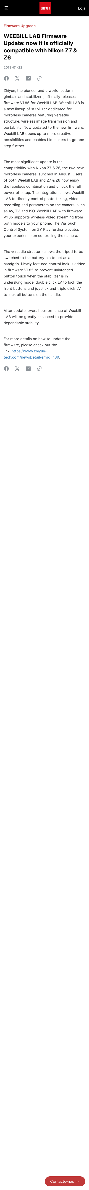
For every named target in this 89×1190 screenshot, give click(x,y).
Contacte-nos (62, 1181)
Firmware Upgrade (20, 25)
